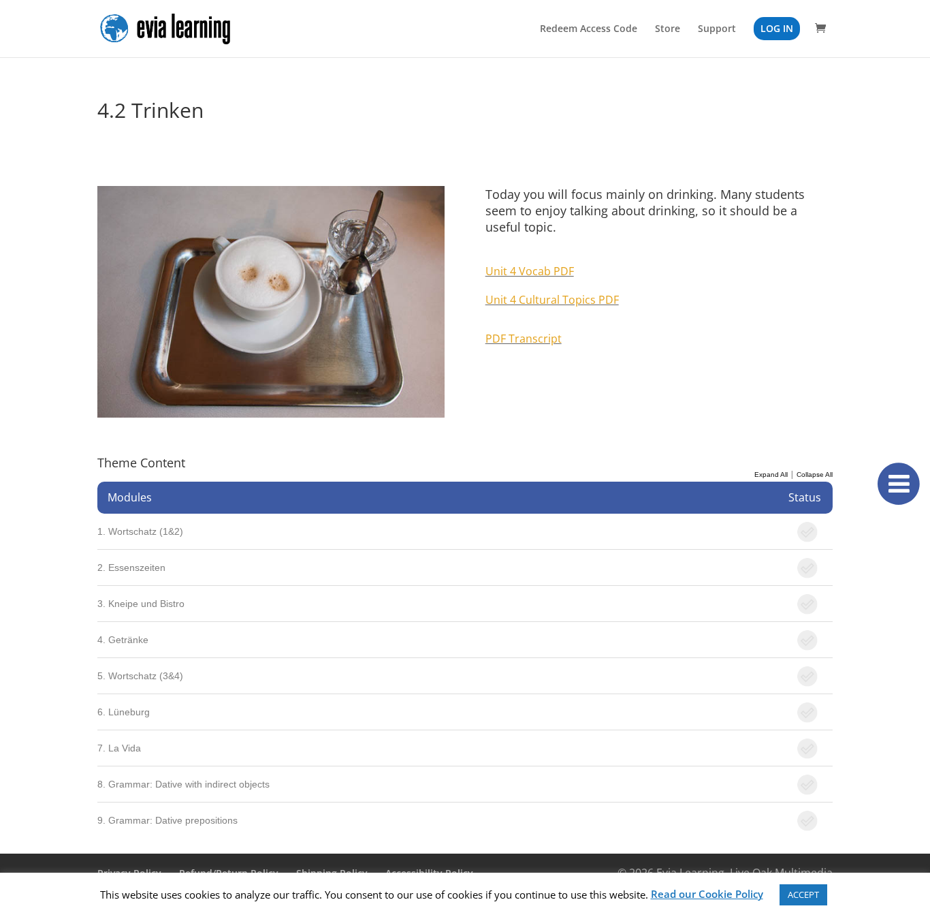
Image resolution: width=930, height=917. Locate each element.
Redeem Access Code (588, 29)
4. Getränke (122, 639)
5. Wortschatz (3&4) (140, 675)
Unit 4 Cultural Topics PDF (552, 299)
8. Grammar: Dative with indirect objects (183, 784)
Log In (776, 28)
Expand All (771, 474)
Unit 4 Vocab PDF (529, 271)
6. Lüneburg (123, 711)
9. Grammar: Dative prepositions (167, 820)
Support (717, 29)
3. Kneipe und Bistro (141, 603)
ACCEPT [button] (803, 894)
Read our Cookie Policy (707, 894)
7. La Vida (119, 748)
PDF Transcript (523, 338)
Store (667, 29)
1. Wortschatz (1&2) (140, 531)
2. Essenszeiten (131, 567)
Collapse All (815, 474)
